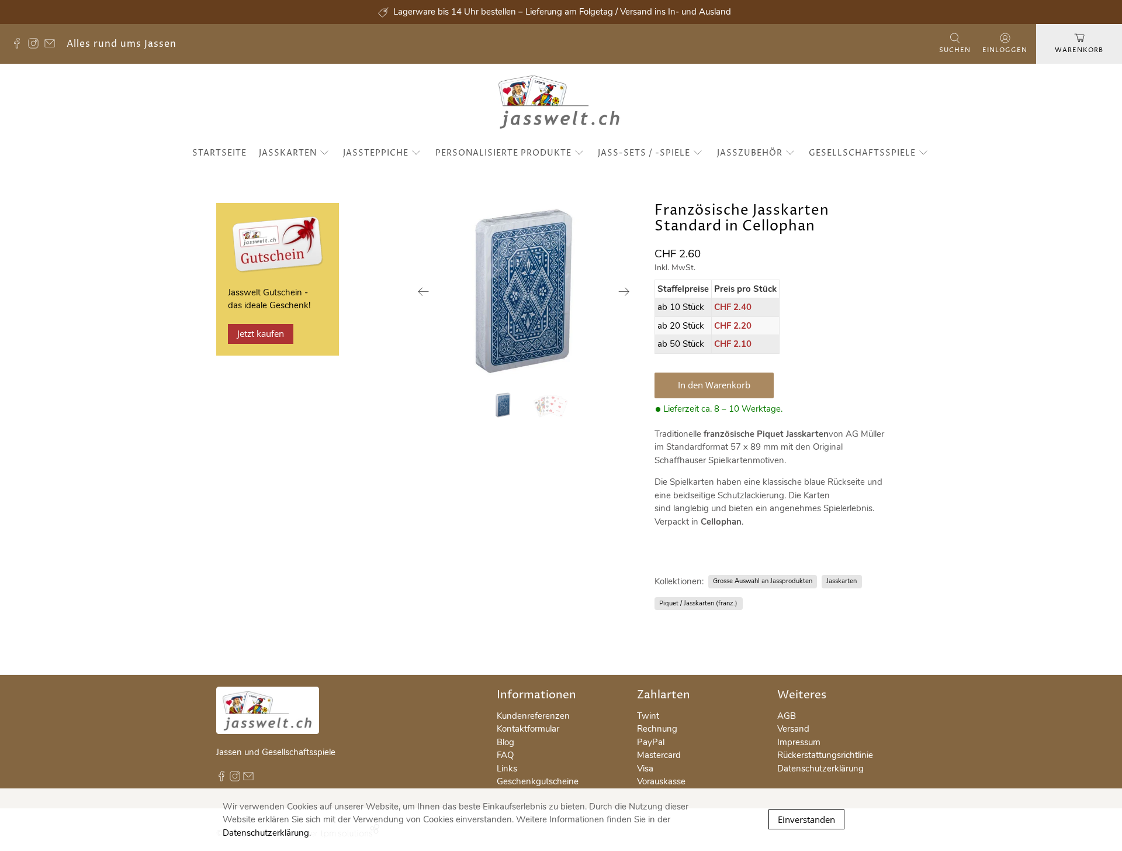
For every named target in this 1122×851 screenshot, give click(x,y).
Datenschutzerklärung (820, 768)
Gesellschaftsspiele (862, 153)
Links (507, 768)
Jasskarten (288, 153)
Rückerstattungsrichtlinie (825, 755)
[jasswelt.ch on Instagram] (36, 45)
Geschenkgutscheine (538, 781)
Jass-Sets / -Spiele (644, 153)
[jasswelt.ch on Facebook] (20, 45)
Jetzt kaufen (260, 333)
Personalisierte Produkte (503, 153)
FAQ (505, 755)
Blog (505, 742)
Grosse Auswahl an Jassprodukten (762, 581)
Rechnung (657, 729)
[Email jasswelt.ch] (52, 45)
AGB (786, 716)
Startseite (219, 153)
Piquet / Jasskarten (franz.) (698, 603)
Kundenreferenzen (533, 716)
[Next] (624, 291)
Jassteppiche (375, 153)
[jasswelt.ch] (561, 103)
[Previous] (424, 291)
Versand (793, 729)
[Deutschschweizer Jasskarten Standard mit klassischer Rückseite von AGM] (524, 291)
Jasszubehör (749, 153)
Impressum (798, 742)
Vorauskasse (661, 781)
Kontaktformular (528, 729)
